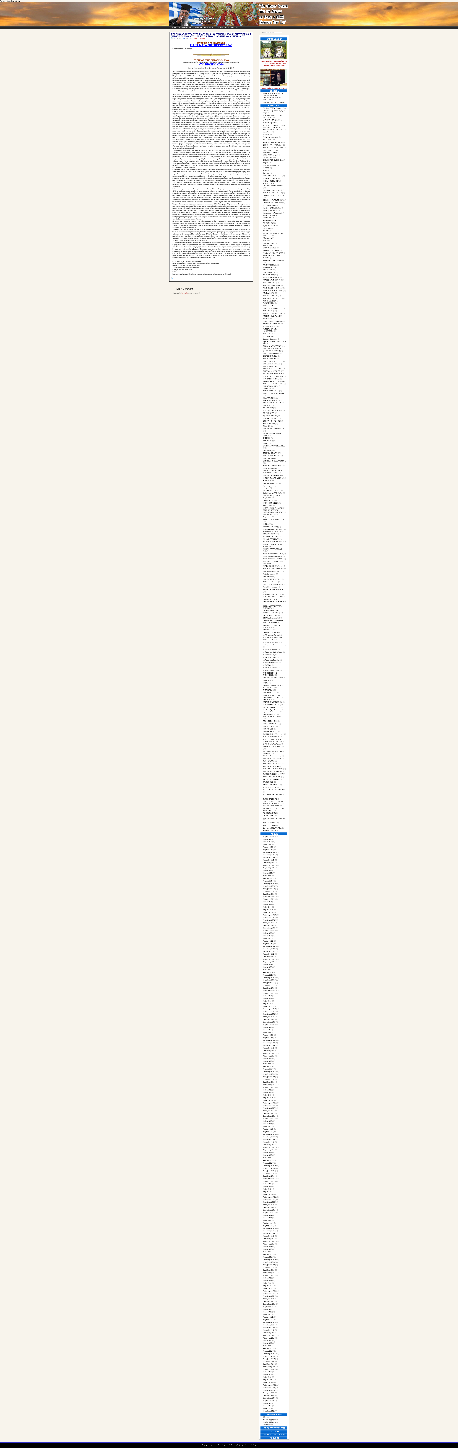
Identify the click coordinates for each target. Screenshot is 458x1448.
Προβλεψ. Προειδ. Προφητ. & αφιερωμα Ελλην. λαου (273, 711)
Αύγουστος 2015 (268, 1181)
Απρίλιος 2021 (268, 1004)
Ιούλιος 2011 (267, 1309)
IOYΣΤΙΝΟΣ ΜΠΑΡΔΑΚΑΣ (272, 176)
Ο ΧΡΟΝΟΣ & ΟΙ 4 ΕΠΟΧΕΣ (273, 597)
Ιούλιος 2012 (267, 1278)
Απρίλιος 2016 (268, 1160)
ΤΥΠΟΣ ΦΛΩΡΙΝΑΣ (270, 799)
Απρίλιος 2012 (268, 1286)
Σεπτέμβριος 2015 (269, 1179)
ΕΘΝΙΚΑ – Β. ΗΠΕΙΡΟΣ (271, 421)
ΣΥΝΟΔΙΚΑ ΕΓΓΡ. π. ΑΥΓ (272, 777)
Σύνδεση (266, 1417)
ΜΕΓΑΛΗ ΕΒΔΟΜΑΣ (270, 539)
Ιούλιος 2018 (267, 1090)
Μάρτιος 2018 (268, 1100)
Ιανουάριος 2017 (269, 1137)
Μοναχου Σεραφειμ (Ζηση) (272, 571)
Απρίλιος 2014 (268, 1223)
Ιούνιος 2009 (267, 1374)
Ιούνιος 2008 (267, 1406)
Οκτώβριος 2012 (268, 1270)
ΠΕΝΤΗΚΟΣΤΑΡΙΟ (269, 693)
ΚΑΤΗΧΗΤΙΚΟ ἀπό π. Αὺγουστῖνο (270, 516)
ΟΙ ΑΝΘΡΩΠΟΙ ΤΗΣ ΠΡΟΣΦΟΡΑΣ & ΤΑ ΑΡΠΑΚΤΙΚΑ (274, 600)
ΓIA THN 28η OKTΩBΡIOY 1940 (211, 45)
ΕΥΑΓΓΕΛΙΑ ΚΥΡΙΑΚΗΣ (271, 465)
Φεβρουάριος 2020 (269, 1040)
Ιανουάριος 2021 (269, 1011)
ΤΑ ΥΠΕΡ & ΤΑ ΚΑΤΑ (270, 779)
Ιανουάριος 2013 (269, 1262)
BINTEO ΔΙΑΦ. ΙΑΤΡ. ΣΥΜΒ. (273, 148)
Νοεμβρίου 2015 (268, 1173)
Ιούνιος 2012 (267, 1280)
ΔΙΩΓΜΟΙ (266, 405)
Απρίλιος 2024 (268, 910)
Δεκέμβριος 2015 (269, 1171)
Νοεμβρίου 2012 (268, 1267)
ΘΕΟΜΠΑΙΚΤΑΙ (268, 500)
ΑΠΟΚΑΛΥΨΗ (268, 306)
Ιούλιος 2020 (267, 1027)
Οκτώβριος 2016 (268, 1145)
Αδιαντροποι (267, 238)
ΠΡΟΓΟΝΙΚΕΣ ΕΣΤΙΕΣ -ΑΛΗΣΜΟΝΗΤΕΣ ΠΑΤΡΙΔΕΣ (273, 715)
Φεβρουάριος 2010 (269, 1354)
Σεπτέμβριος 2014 (269, 1210)
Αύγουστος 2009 (268, 1369)
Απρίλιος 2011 (268, 1317)
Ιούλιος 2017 (267, 1121)
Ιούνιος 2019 (267, 1061)
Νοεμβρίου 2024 (268, 891)
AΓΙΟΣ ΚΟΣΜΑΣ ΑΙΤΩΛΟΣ (272, 142)
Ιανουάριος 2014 (269, 1231)
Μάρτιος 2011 (267, 1320)
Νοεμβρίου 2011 (268, 1299)
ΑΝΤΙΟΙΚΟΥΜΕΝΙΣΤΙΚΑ (271, 280)
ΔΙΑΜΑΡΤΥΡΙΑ (268, 398)
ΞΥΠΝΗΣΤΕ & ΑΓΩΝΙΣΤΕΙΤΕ (273, 589)
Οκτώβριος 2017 (268, 1113)
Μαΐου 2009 (267, 1377)
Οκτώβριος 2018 (268, 1082)
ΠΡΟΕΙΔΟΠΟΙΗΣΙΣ (269, 721)
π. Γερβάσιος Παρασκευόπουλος (274, 645)
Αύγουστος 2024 (268, 899)
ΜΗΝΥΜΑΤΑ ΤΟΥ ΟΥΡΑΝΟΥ (273, 559)
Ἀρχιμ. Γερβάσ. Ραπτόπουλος (273, 321)
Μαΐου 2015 (267, 1189)
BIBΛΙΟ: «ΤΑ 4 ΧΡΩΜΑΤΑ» (272, 145)
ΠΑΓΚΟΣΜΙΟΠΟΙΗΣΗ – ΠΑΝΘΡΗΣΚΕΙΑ (271, 674)
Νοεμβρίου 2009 (268, 1361)
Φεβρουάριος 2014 (269, 1228)
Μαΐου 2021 (267, 1001)
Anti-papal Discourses (270, 137)
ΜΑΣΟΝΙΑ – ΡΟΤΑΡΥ (270, 536)
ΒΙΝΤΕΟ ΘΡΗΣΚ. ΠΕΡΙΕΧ (272, 361)
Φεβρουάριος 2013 (269, 1259)
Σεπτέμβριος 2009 (269, 1367)
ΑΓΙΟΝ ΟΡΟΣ (268, 223)
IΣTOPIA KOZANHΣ (270, 178)
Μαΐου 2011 (267, 1314)
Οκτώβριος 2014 (268, 1207)
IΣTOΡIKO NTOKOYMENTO (211, 43)
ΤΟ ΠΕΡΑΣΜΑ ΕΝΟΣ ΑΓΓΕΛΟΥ (274, 790)
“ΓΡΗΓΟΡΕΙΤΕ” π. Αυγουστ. (273, 108)
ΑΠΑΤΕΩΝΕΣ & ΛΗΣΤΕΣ (272, 298)
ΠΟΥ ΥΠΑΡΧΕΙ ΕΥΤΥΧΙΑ (272, 707)
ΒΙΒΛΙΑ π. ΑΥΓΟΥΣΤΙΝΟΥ (272, 346)
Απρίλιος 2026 (268, 847)
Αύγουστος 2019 (268, 1056)
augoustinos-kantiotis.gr (217, 1445)
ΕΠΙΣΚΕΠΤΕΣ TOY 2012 (271, 456)
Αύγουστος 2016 (268, 1150)
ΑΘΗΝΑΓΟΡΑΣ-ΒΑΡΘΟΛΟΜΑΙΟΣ (269, 247)
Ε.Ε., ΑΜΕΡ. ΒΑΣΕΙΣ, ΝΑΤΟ (273, 410)
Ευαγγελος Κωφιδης (270, 468)
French (265, 170)
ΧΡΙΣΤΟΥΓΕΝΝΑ (269, 825)
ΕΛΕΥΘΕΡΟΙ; (268, 441)
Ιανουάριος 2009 (269, 1388)
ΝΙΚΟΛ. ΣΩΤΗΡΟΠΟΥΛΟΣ (272, 584)
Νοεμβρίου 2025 (268, 860)
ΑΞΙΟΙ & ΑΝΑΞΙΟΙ (269, 283)
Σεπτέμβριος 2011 (269, 1304)
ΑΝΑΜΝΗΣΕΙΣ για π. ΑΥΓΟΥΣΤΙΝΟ (270, 269)
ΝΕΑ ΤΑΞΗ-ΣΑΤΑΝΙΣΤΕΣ (271, 579)
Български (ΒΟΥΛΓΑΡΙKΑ (272, 828)
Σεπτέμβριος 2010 (269, 1335)
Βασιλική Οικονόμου (270, 339)
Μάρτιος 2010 (268, 1351)
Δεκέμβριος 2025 (269, 857)
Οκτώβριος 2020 (268, 1019)
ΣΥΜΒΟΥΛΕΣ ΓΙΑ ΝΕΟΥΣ (272, 764)
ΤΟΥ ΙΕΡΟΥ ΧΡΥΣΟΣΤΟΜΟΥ (273, 794)
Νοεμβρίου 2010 (268, 1330)
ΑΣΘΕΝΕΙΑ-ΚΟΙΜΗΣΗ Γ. (271, 324)
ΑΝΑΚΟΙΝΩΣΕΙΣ (269, 265)
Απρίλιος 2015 (268, 1192)
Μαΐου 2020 (267, 1032)
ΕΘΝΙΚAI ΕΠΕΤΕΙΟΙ (270, 418)
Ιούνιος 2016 (267, 1155)
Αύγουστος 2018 (268, 1087)
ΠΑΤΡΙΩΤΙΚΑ (267, 690)
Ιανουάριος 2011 (268, 1325)
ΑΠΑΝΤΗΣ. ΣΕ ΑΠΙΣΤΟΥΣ (272, 288)
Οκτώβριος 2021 (268, 988)
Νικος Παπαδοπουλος (270, 587)
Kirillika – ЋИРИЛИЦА (271, 181)
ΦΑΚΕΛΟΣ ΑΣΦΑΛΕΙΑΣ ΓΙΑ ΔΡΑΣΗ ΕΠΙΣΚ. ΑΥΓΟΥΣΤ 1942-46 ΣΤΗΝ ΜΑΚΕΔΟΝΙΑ (274, 804)
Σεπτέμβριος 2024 (269, 896)
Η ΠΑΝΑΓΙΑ (267, 481)
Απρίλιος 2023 (268, 941)
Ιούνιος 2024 (267, 904)
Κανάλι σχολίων (270, 1422)
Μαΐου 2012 (267, 1283)
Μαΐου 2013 (267, 1252)
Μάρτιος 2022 (268, 975)
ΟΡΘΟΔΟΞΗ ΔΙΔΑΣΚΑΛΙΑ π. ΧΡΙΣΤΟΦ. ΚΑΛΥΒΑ (273, 622)
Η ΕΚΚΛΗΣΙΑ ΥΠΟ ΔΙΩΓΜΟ (273, 478)
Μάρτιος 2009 (268, 1382)
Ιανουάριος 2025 (269, 886)
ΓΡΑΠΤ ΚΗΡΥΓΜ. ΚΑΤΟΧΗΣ (273, 376)
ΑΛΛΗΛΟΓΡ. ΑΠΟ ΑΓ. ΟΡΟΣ (273, 253)
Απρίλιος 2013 (268, 1254)
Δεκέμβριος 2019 (269, 1045)
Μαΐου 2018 (267, 1095)
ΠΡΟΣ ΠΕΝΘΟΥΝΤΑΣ (270, 724)
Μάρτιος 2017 (268, 1132)
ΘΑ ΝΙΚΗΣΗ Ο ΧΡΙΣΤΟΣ (271, 490)
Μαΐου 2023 (267, 938)
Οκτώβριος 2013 (268, 1239)
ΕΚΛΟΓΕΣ (266, 426)
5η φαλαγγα (267, 132)
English (265, 163)
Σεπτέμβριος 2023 (269, 928)
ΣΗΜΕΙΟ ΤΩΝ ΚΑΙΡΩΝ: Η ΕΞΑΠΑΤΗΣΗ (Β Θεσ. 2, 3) (272, 740)
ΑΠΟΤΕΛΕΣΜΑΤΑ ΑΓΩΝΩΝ (272, 313)
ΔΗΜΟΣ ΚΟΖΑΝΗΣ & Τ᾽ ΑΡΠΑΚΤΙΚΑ (271, 387)
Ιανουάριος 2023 (269, 949)
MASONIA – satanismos (271, 190)
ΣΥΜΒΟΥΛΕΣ (268, 761)
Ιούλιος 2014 (267, 1215)
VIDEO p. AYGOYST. (270, 210)
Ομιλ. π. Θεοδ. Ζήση (270, 615)
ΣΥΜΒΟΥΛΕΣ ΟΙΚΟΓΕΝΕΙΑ (273, 769)
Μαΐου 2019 (267, 1064)
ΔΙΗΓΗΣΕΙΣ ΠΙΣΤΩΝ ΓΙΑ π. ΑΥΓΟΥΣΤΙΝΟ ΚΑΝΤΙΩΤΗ (272, 402)
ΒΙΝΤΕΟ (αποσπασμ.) (270, 353)
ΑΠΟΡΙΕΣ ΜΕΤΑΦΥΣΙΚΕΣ (272, 308)
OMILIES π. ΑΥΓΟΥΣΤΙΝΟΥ (273, 200)
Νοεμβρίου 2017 (268, 1111)
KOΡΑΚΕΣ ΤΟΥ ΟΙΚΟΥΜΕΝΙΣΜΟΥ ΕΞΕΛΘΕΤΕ (274, 185)
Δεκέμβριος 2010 (269, 1327)
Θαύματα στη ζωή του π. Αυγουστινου (271, 497)
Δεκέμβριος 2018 (269, 1077)
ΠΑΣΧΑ (265, 683)
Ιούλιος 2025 (267, 870)
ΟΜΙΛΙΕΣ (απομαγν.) (270, 618)
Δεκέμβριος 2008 (269, 1390)
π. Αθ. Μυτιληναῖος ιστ (271, 635)
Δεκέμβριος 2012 (269, 1265)
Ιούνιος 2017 (267, 1124)
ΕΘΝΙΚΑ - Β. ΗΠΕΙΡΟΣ (199, 38)
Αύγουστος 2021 (268, 993)
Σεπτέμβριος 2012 (269, 1273)
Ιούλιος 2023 (267, 933)
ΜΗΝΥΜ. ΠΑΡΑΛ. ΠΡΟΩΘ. (272, 549)
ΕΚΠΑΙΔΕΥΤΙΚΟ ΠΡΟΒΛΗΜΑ (273, 429)
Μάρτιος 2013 (268, 1257)
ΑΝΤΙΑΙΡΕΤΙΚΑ (268, 275)
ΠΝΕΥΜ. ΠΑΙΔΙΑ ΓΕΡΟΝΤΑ (272, 702)
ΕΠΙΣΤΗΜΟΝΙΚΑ (269, 458)
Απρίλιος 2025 (268, 878)
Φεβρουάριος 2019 (269, 1071)
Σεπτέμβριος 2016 (269, 1147)
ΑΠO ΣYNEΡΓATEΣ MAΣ (272, 285)
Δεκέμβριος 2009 (269, 1359)
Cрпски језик (267, 157)
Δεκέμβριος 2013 (269, 1233)
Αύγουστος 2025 (268, 868)
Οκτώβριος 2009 (268, 1364)
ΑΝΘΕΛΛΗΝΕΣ (268, 272)
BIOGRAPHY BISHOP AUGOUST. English (271, 151)
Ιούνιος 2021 (267, 998)
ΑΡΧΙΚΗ (173, 27)
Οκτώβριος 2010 (268, 1333)
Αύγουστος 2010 (268, 1338)
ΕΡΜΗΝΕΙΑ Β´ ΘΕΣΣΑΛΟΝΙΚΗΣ (274, 461)
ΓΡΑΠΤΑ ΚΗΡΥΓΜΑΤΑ (270, 379)
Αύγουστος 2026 (268, 836)
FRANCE (266, 168)
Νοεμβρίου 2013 (268, 1236)
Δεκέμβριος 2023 (269, 920)
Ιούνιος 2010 (267, 1343)
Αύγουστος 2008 (268, 1401)
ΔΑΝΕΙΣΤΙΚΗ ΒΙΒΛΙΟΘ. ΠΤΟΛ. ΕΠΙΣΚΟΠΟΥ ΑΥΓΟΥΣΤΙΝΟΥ (274, 382)
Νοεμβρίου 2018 (268, 1079)
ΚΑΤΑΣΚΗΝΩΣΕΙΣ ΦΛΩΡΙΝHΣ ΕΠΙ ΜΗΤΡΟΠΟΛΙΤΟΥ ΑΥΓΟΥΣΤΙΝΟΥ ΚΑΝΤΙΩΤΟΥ (273, 510)
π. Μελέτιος (267, 665)
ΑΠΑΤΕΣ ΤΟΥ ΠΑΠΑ (270, 296)
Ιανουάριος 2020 (269, 1043)
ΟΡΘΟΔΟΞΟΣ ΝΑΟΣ (270, 632)
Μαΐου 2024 (267, 907)
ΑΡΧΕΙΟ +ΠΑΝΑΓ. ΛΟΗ (271, 316)
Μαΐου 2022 (267, 970)
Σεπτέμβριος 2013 (269, 1241)
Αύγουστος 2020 (268, 1024)
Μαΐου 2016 (267, 1158)
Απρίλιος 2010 (268, 1348)
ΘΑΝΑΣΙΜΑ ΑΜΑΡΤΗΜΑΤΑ (272, 493)
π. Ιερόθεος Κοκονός (270, 657)
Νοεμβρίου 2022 (268, 954)
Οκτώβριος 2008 (268, 1395)
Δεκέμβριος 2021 (269, 983)
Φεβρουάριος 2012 (269, 1291)
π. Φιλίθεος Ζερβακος (270, 668)
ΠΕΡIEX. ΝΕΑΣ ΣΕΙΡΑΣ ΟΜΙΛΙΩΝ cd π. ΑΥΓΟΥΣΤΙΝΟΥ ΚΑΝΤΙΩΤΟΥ (274, 697)
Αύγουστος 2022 (268, 962)
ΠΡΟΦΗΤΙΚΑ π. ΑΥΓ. (270, 731)
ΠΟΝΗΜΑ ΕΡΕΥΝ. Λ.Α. (271, 705)
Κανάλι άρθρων (270, 1419)
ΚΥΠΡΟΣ (266, 524)
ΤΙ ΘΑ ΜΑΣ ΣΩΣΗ (269, 787)
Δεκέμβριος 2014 (269, 1202)
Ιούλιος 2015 (267, 1184)
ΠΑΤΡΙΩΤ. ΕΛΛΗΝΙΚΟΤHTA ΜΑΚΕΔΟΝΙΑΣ (273, 686)
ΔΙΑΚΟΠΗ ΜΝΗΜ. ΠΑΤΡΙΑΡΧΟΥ (274, 393)
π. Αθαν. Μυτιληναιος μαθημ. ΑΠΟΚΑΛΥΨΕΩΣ (273, 639)
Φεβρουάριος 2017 (269, 1134)
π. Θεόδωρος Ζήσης (270, 655)
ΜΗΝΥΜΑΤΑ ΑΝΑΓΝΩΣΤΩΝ (273, 554)
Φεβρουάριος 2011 (269, 1322)
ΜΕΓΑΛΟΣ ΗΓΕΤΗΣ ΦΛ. (272, 97)
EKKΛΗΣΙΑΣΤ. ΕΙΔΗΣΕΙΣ (272, 160)
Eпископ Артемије (269, 165)
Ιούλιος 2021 (267, 996)
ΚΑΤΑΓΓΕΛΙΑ (267, 505)
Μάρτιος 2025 (268, 881)
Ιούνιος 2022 (267, 967)
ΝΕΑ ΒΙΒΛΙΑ (267, 576)
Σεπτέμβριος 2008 (269, 1398)
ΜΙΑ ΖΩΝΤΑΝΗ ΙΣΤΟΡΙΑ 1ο (272, 566)
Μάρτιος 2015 (268, 1194)
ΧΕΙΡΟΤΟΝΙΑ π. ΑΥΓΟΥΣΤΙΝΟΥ (274, 818)
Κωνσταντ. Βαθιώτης (270, 527)
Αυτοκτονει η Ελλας (270, 326)
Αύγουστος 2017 (268, 1118)
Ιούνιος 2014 (267, 1218)
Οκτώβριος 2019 (268, 1051)
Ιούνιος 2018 (267, 1092)
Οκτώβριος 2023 (268, 925)
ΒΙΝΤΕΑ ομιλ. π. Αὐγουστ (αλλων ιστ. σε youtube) (272, 350)
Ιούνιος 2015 (267, 1186)
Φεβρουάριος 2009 (269, 1385)
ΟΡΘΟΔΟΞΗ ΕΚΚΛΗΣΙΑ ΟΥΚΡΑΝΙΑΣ (271, 626)
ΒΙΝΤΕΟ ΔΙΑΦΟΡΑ (269, 359)
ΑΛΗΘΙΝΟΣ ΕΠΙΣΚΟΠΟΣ (272, 250)
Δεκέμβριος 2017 (269, 1108)
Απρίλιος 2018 (268, 1098)
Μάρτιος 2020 (268, 1037)
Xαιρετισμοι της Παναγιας (272, 213)
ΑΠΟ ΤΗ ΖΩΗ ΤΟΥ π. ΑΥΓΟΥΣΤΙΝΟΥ (270, 302)
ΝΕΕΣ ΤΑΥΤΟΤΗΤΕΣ (270, 582)
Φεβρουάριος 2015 (269, 1197)
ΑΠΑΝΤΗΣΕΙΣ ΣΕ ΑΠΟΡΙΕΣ (273, 290)
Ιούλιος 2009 (267, 1372)
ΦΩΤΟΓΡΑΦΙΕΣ (268, 816)
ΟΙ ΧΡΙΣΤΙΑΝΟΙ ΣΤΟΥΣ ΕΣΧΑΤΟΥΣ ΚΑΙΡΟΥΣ (271, 612)
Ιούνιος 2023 (267, 936)
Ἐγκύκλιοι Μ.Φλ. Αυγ (270, 416)
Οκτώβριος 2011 (268, 1301)
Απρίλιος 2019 (268, 1066)
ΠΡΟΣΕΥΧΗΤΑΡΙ (269, 726)
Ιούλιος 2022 (267, 964)
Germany (266, 173)
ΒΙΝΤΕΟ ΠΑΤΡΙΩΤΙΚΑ (271, 364)
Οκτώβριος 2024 (268, 894)
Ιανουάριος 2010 (269, 1356)
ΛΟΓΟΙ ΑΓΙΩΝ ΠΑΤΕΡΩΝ (272, 529)
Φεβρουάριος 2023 (269, 946)
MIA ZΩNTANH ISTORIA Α (272, 193)
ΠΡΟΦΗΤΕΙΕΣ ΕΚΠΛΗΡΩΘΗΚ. (228, 27)
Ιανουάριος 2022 (269, 980)
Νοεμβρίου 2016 (268, 1142)
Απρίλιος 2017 (268, 1129)
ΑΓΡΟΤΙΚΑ (267, 228)
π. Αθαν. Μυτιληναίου (270, 642)
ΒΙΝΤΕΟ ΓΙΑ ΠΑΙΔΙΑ (270, 356)
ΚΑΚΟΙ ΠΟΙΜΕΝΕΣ (270, 503)
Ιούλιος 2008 (267, 1403)
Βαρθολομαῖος (268, 336)
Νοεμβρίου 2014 (268, 1205)
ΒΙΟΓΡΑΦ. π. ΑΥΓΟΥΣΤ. (271, 371)
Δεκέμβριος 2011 (269, 1296)
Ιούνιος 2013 (267, 1249)
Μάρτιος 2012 (268, 1288)
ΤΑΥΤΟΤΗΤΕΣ (268, 782)
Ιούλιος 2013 (267, 1246)
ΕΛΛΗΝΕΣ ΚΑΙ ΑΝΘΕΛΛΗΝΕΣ (274, 446)
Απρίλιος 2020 (268, 1035)
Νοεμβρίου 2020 (268, 1017)
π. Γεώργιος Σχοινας (270, 649)
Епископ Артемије (269, 831)
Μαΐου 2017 (267, 1126)
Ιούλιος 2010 (267, 1341)
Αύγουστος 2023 (268, 930)
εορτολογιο (267, 450)
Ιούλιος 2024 (267, 902)
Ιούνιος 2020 (267, 1030)
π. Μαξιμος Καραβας (270, 662)
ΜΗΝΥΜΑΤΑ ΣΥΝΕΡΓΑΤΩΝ (272, 556)
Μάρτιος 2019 (268, 1069)
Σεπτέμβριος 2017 (269, 1116)
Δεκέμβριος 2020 (269, 1014)
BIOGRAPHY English (270, 155)
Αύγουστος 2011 (268, 1307)
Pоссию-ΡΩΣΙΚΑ (269, 205)
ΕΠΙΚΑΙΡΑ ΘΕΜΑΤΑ (270, 453)
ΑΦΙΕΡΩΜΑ (267, 334)
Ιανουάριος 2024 (269, 917)
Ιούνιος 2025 (267, 873)
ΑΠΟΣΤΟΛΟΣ (268, 311)
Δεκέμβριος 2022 (269, 951)
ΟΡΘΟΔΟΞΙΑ (267, 630)
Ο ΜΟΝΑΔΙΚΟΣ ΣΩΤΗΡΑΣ (272, 594)
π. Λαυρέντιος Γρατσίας (271, 660)
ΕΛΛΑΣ (265, 443)
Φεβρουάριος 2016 (269, 1166)
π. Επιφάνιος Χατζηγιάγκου (272, 652)
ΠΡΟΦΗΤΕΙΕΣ (268, 729)
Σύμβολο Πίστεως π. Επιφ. (272, 756)
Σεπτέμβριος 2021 (269, 991)
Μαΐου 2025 (267, 876)
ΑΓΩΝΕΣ (266, 231)
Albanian (266, 134)
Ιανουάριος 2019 (269, 1074)
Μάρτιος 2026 (268, 849)
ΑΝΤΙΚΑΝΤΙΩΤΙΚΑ (270, 95)
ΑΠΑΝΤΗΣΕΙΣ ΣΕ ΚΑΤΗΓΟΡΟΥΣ (190, 27)
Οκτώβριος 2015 (268, 1176)
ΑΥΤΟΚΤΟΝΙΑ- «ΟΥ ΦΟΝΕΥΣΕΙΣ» (270, 330)
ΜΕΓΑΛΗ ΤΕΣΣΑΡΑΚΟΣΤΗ (272, 542)
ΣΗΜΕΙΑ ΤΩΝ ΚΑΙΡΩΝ (271, 737)
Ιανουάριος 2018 (269, 1105)
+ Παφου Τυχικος (269, 123)
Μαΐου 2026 (267, 844)
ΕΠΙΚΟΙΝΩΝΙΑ (209, 27)
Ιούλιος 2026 (267, 839)
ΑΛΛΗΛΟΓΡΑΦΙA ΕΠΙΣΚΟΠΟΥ (274, 260)
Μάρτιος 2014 (268, 1226)
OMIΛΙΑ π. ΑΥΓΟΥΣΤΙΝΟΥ (272, 203)
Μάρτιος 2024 (268, 912)
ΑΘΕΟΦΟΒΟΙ (268, 243)
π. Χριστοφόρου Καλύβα (271, 670)
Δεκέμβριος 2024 (269, 889)
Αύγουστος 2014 (268, 1213)
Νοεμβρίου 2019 (268, 1048)
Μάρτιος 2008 (268, 1408)
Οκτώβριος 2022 (268, 957)
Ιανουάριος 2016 (269, 1168)
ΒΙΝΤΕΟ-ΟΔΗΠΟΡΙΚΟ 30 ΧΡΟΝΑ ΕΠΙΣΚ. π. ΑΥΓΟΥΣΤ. (273, 367)
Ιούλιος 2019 (267, 1058)
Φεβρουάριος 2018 (269, 1103)
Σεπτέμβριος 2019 (269, 1053)
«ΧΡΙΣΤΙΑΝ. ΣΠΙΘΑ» (270, 120)
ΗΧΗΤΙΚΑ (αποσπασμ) (271, 483)
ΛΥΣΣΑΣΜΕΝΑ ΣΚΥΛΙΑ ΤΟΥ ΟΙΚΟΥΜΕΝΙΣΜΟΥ (273, 533)
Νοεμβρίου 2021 (268, 985)
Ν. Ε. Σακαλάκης (269, 574)
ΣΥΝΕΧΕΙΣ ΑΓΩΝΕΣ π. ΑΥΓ (273, 774)
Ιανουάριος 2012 (269, 1293)
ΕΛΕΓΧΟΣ (266, 438)
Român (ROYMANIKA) (271, 208)
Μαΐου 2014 (267, 1220)
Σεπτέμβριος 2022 (269, 959)
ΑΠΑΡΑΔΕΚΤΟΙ (268, 293)
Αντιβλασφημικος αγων (271, 277)
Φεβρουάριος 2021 (269, 1009)
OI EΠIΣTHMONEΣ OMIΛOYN (273, 195)
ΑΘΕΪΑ (265, 241)
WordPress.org (268, 1425)
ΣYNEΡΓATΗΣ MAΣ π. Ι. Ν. (272, 734)
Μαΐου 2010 (267, 1346)
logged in (185, 293)
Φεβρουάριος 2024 (269, 915)
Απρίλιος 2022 (268, 972)
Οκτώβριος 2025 (268, 863)
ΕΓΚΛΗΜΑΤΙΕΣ (268, 413)
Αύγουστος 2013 (268, 1244)
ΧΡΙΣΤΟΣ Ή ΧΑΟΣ (269, 823)
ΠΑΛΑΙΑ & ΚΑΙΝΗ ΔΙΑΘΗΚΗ (273, 678)
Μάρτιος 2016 (268, 1163)
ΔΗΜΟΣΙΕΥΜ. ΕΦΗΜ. (271, 391)
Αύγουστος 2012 (268, 1275)
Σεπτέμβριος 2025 (269, 865)
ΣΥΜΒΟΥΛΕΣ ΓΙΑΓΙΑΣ (271, 766)
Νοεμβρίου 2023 (268, 923)
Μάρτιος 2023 (268, 944)
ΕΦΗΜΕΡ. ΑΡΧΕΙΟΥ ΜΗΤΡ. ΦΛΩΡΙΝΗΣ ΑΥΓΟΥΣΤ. (273, 472)
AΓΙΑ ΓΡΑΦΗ (267, 140)
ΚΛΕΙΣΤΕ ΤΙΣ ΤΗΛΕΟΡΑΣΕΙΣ (273, 519)
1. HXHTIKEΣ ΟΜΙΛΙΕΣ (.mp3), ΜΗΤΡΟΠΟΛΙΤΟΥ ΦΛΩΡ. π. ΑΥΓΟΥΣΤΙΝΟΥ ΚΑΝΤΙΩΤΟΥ (274, 127)
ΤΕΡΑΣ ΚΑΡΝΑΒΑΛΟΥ (271, 785)
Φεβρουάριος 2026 (269, 852)
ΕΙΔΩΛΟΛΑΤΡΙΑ (269, 424)
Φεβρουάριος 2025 (269, 883)
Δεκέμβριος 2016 (269, 1139)
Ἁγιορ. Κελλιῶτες (269, 226)
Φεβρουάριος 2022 (269, 978)
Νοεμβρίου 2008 (268, 1393)
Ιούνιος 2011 (267, 1312)
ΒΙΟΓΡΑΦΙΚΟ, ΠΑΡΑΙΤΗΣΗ (272, 374)
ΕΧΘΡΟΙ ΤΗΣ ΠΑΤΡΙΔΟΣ (272, 475)
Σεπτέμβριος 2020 (269, 1022)
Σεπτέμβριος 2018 (269, 1085)
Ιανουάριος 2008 (269, 1411)
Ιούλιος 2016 (267, 1152)
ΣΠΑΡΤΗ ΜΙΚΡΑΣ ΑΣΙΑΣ (272, 744)
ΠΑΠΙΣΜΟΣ (267, 680)
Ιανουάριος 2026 (269, 855)
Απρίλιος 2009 (268, 1380)
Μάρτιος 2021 (268, 1006)
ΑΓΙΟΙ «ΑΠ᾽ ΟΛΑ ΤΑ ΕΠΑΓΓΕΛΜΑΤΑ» (270, 217)
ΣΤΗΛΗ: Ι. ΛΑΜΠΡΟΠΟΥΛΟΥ (273, 746)
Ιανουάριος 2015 (269, 1200)
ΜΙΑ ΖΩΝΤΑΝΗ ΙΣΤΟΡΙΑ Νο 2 (273, 569)
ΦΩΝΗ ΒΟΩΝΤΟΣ (269, 813)
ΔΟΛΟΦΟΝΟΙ (268, 408)
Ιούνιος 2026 (267, 842)
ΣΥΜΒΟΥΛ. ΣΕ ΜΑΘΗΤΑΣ (272, 758)
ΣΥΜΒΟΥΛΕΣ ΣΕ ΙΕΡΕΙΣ (272, 771)
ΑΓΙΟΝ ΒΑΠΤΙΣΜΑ (269, 220)
